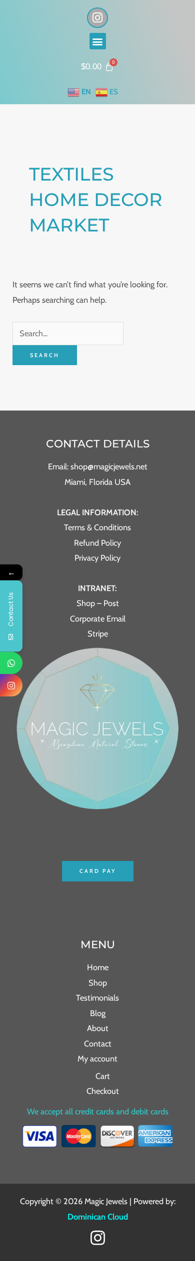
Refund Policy (97, 543)
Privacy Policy (97, 558)
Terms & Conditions (97, 527)
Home (97, 967)
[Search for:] (68, 333)
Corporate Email (98, 619)
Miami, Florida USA (97, 482)
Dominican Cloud (98, 1217)
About (97, 1028)
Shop (97, 983)
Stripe (98, 633)
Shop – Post (97, 603)
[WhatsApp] (11, 663)
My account (98, 1058)
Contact (98, 1044)
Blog (98, 1013)
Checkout (102, 1091)
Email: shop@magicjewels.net (98, 466)
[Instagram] (98, 1238)
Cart (103, 1076)
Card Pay (98, 870)
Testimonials (97, 998)
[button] (98, 41)
